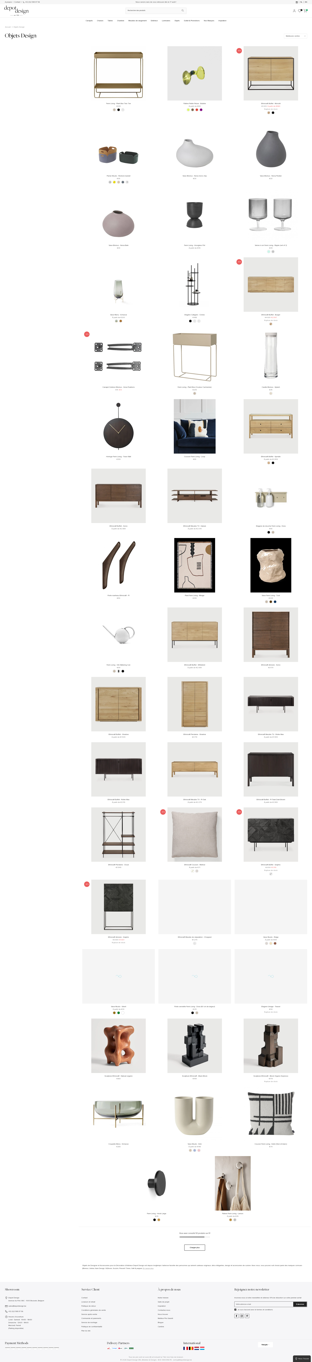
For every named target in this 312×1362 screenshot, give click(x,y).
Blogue (160, 1322)
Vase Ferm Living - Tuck (271, 595)
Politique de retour (88, 1306)
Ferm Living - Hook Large (156, 1214)
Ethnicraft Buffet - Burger (270, 315)
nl (301, 2)
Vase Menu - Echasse (118, 315)
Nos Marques (209, 21)
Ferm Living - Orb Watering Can (118, 665)
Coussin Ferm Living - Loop (194, 457)
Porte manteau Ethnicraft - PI (118, 595)
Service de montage (89, 1322)
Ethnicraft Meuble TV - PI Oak (194, 800)
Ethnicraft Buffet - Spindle (271, 457)
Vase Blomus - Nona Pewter (271, 176)
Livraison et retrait (88, 1302)
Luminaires (166, 21)
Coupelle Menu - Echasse (118, 1144)
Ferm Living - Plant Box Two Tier (118, 103)
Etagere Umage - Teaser (270, 1007)
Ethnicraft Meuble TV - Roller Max (271, 734)
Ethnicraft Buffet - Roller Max (118, 800)
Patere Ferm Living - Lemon (232, 1214)
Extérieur (154, 21)
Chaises (100, 21)
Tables (110, 21)
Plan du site (85, 1331)
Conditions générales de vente (93, 1310)
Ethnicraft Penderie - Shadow (194, 734)
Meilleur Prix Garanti (165, 1318)
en (306, 2)
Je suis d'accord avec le (255, 1310)
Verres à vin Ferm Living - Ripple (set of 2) (271, 245)
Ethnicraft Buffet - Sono (118, 526)
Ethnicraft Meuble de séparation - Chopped (194, 937)
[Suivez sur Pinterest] (247, 1316)
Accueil (8, 27)
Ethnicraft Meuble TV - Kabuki (194, 526)
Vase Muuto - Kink (195, 1144)
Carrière (161, 1327)
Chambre (120, 21)
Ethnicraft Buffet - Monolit (271, 103)
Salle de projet (163, 1302)
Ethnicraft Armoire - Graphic (118, 937)
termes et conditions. (265, 1310)
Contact (17, 2)
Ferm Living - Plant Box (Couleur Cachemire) (195, 387)
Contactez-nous (164, 1310)
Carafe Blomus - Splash (271, 387)
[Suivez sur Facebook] (236, 1316)
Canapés (89, 21)
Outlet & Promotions (192, 21)
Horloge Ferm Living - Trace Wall (118, 457)
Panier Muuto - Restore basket (118, 176)
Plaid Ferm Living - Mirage (194, 595)
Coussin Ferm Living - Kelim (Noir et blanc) (271, 1144)
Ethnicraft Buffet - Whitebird (194, 665)
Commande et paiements (91, 1318)
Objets (177, 21)
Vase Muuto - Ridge (270, 937)
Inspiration (222, 21)
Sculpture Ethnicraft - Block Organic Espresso (271, 1076)
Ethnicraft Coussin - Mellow (194, 865)
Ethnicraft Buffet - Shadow (119, 734)
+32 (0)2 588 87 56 (32, 2)
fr (297, 2)
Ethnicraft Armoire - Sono (270, 665)
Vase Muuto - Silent (118, 1007)
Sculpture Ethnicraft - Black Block (194, 1076)
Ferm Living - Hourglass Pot (194, 245)
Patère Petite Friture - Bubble (195, 103)
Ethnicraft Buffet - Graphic (271, 865)
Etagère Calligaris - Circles (195, 315)
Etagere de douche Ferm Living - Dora (271, 526)
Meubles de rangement (137, 21)
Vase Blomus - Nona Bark (118, 245)
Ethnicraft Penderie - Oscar (118, 865)
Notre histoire (163, 1298)
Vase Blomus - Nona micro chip (195, 176)
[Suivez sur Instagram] (242, 1316)
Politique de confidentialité (91, 1327)
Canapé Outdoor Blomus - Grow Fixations (118, 387)
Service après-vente (89, 1314)
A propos (8, 2)
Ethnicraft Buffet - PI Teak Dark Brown (271, 800)
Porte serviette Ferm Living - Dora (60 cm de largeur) (194, 1007)
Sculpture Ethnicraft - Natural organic (119, 1076)
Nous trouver (163, 1314)
